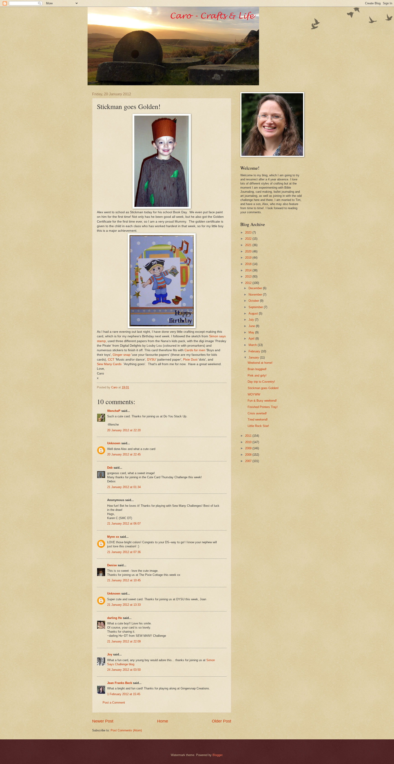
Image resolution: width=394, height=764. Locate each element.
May (252, 332)
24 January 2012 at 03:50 (124, 669)
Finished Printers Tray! (263, 407)
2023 (248, 232)
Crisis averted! (257, 413)
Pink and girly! (257, 375)
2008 (248, 454)
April (252, 338)
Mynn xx (113, 536)
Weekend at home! (260, 362)
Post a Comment (114, 702)
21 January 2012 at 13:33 (124, 604)
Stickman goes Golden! (263, 388)
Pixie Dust (190, 359)
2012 (248, 283)
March (253, 345)
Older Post (221, 721)
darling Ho (114, 618)
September (256, 307)
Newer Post (102, 721)
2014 (248, 270)
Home (162, 721)
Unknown (113, 443)
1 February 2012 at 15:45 (123, 694)
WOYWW (254, 394)
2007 (248, 461)
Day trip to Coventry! (261, 381)
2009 (248, 448)
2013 (248, 276)
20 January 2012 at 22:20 (124, 430)
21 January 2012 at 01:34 (124, 487)
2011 (248, 435)
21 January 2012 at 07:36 (124, 552)
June (252, 326)
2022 (248, 238)
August (254, 313)
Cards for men (194, 350)
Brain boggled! (257, 369)
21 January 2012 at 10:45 (124, 580)
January (254, 357)
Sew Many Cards (109, 364)
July (252, 319)
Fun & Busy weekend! (262, 400)
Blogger (217, 755)
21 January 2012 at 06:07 (124, 523)
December (256, 288)
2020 (248, 251)
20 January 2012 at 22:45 (124, 454)
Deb (110, 467)
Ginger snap (121, 354)
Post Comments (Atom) (126, 730)
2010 (248, 442)
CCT (111, 359)
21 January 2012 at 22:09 (124, 641)
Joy (109, 654)
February (255, 351)
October (254, 300)
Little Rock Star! (258, 426)
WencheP (113, 411)
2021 (248, 245)
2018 (248, 264)
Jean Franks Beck (119, 683)
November (256, 294)
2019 (248, 257)
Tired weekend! (258, 419)
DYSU (151, 359)
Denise (112, 565)
